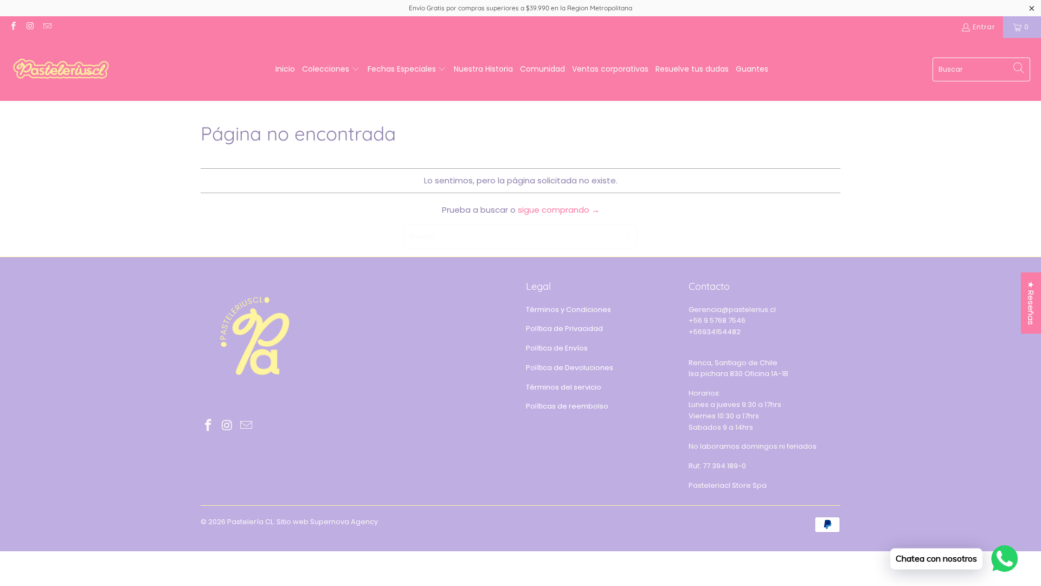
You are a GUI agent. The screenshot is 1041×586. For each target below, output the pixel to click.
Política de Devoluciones (569, 367)
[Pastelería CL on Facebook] (12, 26)
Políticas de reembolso (567, 406)
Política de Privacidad (564, 328)
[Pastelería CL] (61, 69)
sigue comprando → (559, 209)
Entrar (984, 26)
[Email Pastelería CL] (47, 26)
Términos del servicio (563, 387)
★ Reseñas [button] (1031, 303)
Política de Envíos (557, 348)
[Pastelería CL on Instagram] (29, 26)
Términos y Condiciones (568, 309)
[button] (331, 69)
